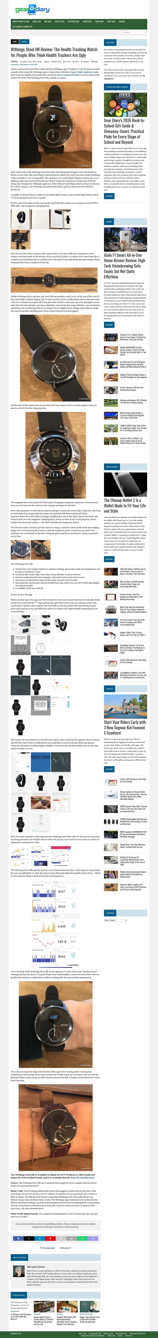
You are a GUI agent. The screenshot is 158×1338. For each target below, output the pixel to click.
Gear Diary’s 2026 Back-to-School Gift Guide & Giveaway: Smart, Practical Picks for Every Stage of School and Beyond (124, 131)
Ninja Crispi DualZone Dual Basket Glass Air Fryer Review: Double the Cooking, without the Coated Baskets (133, 609)
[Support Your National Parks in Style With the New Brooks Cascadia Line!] (90, 1311)
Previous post (49, 1248)
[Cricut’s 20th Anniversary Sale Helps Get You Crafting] (111, 665)
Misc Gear (111, 21)
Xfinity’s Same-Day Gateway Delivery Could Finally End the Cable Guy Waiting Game (133, 874)
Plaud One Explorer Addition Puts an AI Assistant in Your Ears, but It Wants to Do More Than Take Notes (133, 571)
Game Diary (99, 21)
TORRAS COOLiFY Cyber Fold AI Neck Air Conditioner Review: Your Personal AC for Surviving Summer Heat (133, 428)
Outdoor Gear (73, 21)
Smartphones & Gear (20, 21)
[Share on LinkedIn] (39, 1238)
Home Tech (37, 21)
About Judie (82, 1334)
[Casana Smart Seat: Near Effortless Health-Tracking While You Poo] (111, 849)
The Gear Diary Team (95, 1334)
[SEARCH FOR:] (134, 32)
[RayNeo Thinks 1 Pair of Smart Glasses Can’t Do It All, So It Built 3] (111, 637)
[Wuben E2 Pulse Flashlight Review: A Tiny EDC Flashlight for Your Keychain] (111, 379)
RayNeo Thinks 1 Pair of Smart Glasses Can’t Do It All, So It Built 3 (132, 633)
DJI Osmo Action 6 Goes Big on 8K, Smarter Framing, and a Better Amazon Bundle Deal (132, 622)
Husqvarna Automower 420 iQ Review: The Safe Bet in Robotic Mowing (133, 401)
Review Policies (108, 1334)
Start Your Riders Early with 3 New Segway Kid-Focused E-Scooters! (125, 727)
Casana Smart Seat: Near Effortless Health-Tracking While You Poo (132, 845)
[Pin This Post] (50, 1238)
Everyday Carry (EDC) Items (31, 61)
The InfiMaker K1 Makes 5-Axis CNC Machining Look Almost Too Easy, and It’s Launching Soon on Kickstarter (133, 675)
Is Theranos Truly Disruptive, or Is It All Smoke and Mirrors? (21, 1317)
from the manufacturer (82, 1177)
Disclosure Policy (121, 1334)
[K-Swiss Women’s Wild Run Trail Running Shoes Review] (111, 392)
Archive (120, 1336)
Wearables (85, 61)
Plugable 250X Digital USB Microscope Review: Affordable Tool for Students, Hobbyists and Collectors (67, 1321)
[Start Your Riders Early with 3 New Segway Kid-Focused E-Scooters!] (125, 717)
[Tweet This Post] (29, 1238)
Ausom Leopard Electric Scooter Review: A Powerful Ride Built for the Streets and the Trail (43, 1321)
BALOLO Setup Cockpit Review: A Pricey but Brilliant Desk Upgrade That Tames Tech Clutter (132, 415)
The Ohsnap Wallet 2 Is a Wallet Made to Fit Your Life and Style (125, 505)
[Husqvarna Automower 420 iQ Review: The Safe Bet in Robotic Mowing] (111, 405)
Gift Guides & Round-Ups (22, 26)
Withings (94, 61)
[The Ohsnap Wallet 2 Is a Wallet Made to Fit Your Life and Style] (125, 495)
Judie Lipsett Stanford (28, 64)
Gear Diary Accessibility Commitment (93, 1336)
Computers (87, 21)
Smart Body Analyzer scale (84, 72)
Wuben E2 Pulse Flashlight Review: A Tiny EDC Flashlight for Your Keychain (133, 376)
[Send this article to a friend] (61, 1238)
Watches (75, 61)
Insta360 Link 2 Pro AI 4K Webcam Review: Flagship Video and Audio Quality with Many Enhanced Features (133, 364)
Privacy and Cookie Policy (137, 1334)
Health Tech (59, 21)
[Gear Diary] (32, 9)
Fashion (122, 21)
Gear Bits (109, 689)
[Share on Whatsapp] (82, 1238)
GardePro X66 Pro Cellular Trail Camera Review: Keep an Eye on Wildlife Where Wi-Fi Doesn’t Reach (133, 441)
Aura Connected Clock (68, 74)
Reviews (37, 1314)
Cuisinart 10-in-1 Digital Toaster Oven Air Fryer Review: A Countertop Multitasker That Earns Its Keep (133, 337)
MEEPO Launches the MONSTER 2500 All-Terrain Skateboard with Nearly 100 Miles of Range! (133, 834)
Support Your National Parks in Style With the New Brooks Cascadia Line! (90, 1319)
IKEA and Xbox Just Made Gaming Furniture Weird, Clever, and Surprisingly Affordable (132, 584)
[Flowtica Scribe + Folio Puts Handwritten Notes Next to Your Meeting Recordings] (111, 599)
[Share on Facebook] (18, 1238)
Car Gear (47, 21)
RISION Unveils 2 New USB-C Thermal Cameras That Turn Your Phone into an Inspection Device (133, 809)
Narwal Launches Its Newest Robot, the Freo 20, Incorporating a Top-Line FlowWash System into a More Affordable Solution (133, 795)
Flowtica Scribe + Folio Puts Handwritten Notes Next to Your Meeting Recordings (131, 597)
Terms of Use (111, 1336)
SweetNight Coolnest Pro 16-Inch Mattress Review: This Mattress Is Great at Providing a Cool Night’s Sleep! (132, 649)
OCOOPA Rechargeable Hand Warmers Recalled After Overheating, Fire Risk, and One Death (133, 821)
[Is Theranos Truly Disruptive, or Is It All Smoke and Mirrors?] (21, 1308)
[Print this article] (71, 1238)
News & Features (86, 1314)
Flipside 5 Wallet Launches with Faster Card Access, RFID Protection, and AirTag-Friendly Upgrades (133, 887)
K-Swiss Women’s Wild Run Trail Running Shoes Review (131, 388)
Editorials (15, 1311)
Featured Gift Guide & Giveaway (117, 87)
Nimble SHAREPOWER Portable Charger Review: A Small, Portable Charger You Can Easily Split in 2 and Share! (133, 351)
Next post (64, 1248)
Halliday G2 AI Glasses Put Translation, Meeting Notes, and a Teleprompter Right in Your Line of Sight (132, 861)
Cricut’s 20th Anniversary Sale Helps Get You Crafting (133, 661)
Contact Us (128, 1336)
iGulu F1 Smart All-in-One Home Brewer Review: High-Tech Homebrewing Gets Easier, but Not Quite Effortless (125, 266)
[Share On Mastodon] (93, 1238)
